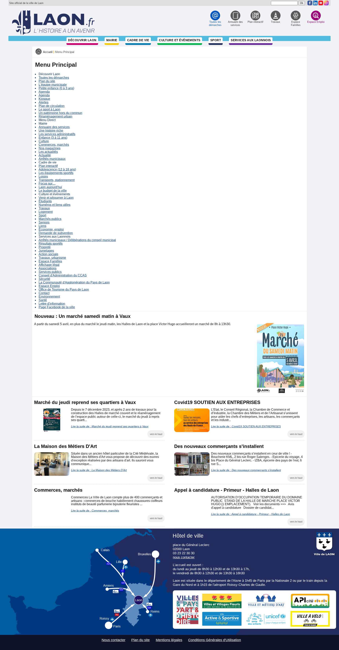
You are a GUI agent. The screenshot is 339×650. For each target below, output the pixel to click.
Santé (43, 300)
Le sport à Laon (49, 109)
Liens (42, 226)
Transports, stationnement (57, 180)
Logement (46, 211)
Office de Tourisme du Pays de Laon (64, 289)
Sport (215, 40)
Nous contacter (113, 640)
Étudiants (45, 201)
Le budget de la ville (53, 190)
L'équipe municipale (53, 84)
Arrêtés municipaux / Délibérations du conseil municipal (77, 240)
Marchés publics (50, 219)
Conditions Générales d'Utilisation (214, 640)
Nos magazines (49, 148)
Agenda (44, 91)
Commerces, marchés (54, 144)
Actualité (45, 155)
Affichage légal (49, 264)
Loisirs (43, 176)
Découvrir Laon (82, 40)
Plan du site (47, 81)
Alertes (43, 102)
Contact (44, 293)
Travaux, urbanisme (52, 257)
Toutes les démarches (54, 77)
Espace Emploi (49, 286)
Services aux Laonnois (251, 40)
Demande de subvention (56, 233)
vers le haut (156, 434)
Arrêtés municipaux (52, 158)
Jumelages (46, 250)
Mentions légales (169, 640)
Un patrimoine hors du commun (60, 113)
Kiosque (44, 98)
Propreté (45, 247)
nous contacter (184, 557)
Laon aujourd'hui (50, 187)
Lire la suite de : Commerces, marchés (95, 510)
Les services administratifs (57, 134)
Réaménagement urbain (55, 116)
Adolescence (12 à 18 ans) (57, 169)
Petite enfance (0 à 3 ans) (56, 88)
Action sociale (48, 254)
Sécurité (44, 279)
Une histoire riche (51, 130)
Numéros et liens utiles (54, 204)
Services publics (50, 271)
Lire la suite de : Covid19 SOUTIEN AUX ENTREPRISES (246, 426)
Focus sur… (47, 183)
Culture (44, 141)
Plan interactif (48, 166)
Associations (47, 268)
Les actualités (48, 151)
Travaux (44, 208)
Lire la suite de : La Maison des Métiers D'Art (99, 470)
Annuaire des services (54, 127)
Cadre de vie (138, 40)
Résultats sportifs (51, 243)
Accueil (47, 52)
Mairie (111, 40)
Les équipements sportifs (56, 173)
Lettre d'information (52, 303)
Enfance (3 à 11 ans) (53, 137)
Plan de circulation (52, 106)
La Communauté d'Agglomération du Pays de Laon (74, 282)
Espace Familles (50, 261)
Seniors (44, 222)
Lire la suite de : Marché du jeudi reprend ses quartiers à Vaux (109, 426)
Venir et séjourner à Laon (56, 197)
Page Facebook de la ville (57, 307)
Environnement (49, 296)
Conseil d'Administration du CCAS (63, 275)
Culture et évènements (179, 40)
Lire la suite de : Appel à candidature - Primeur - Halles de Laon (250, 514)
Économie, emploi (51, 229)
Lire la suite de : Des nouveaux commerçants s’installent (246, 470)
